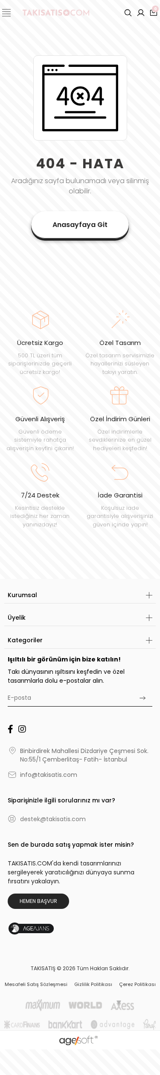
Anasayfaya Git (80, 225)
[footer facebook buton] (10, 729)
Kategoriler (25, 640)
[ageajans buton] (37, 929)
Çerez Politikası (137, 984)
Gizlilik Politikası (93, 984)
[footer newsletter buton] (142, 698)
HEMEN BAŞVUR (38, 901)
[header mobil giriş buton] (141, 12)
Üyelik (17, 617)
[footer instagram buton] (22, 729)
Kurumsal (22, 595)
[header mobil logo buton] (56, 12)
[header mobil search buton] (128, 12)
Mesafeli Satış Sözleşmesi (36, 984)
